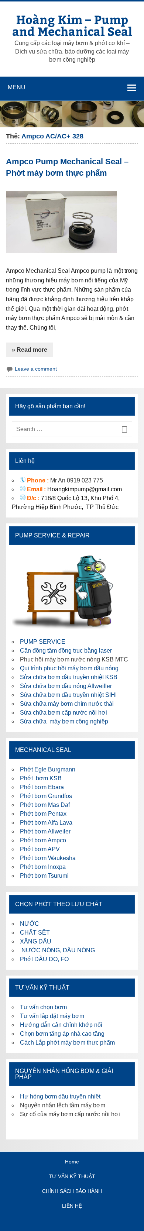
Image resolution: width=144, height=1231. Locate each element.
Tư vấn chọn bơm (43, 1007)
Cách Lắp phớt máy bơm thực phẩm (67, 1042)
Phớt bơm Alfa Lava (46, 822)
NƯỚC (29, 924)
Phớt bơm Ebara (42, 787)
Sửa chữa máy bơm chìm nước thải (67, 704)
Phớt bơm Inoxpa (43, 867)
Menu (16, 87)
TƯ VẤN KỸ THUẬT (72, 1176)
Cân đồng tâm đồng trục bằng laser (66, 650)
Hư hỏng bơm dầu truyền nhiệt (60, 1096)
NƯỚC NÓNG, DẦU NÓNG (57, 950)
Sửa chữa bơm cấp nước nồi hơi (63, 712)
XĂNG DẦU (35, 941)
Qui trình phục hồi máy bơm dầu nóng (69, 668)
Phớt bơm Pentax (43, 814)
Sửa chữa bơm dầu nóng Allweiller (66, 686)
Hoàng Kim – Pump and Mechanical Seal (72, 25)
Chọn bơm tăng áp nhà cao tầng (62, 1034)
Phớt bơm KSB (41, 778)
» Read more (29, 350)
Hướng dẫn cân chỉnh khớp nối (61, 1025)
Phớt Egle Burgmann (47, 769)
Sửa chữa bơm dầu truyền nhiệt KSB (68, 677)
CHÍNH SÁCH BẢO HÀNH (72, 1191)
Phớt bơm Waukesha (48, 858)
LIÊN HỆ (72, 1205)
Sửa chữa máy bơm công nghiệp (64, 721)
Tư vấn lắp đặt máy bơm (52, 1016)
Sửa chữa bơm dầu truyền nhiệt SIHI (68, 695)
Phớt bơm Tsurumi (44, 876)
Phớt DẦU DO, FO (44, 959)
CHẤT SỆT (35, 932)
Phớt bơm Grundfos (46, 796)
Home (72, 1161)
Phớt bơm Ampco (43, 840)
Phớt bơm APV (40, 849)
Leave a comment (36, 369)
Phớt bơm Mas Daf (45, 805)
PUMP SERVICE (42, 642)
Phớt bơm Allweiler (45, 831)
